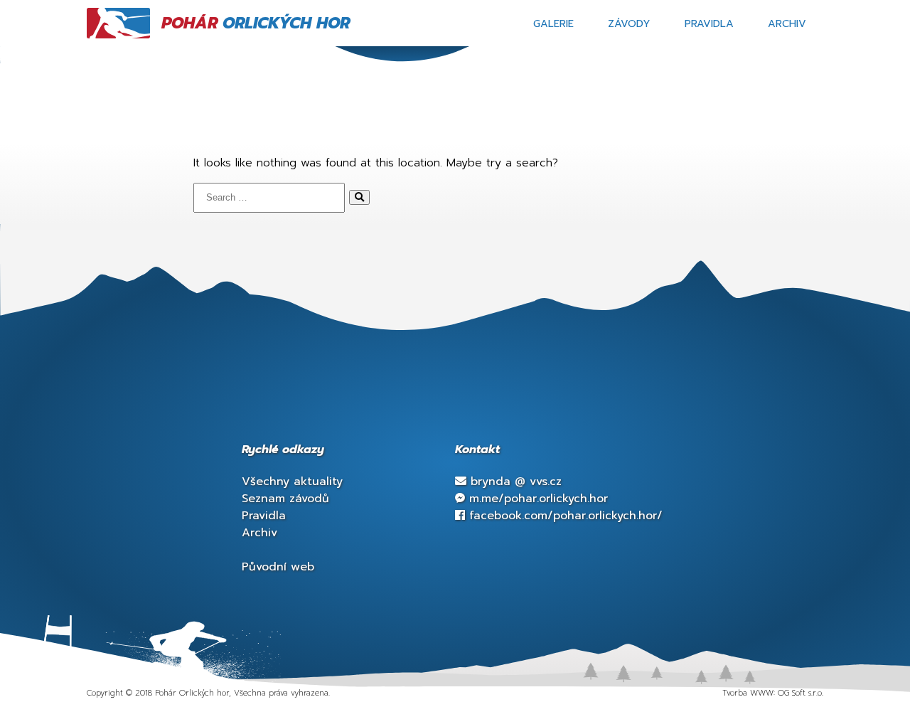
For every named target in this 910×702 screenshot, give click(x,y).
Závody (629, 23)
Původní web (278, 566)
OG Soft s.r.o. (800, 693)
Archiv (787, 23)
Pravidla (709, 23)
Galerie (553, 23)
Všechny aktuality (292, 481)
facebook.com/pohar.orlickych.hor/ (564, 515)
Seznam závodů (285, 498)
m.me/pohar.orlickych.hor (536, 498)
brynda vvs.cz (514, 481)
